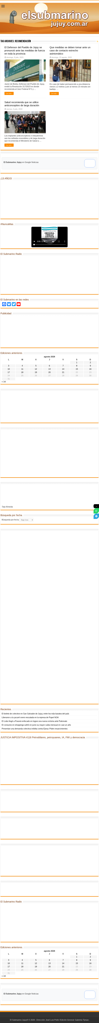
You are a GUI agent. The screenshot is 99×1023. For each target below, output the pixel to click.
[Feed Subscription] (97, 41)
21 (63, 372)
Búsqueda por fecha (10, 520)
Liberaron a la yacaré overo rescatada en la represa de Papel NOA (30, 717)
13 (49, 369)
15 (77, 369)
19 (36, 372)
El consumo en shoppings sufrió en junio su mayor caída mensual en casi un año (36, 725)
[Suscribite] (96, 510)
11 (22, 369)
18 (22, 372)
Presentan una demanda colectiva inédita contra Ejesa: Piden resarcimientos (34, 729)
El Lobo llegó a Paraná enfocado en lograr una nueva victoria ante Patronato (34, 721)
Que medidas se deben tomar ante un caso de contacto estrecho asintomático (70, 50)
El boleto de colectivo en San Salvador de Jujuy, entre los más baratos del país (35, 714)
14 (63, 369)
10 (9, 369)
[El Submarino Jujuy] (49, 18)
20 (49, 372)
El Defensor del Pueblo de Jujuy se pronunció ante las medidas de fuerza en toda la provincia (24, 50)
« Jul (4, 382)
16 (90, 369)
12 (36, 369)
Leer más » (9, 93)
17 (9, 372)
